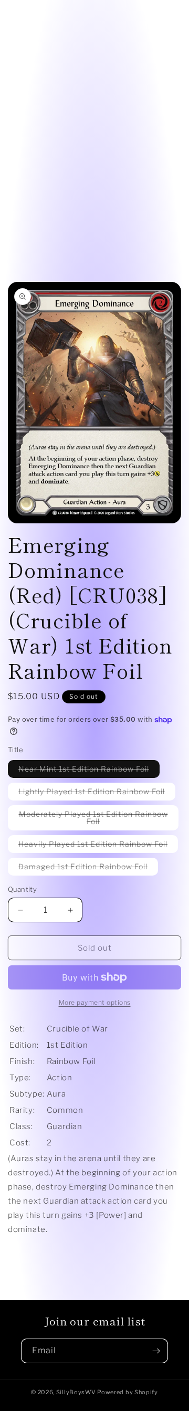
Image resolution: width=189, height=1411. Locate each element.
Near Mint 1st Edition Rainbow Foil (89, 771)
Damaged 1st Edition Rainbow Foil (88, 868)
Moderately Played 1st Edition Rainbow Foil (93, 819)
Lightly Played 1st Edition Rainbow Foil (96, 793)
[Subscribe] (155, 1351)
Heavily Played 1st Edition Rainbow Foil (98, 846)
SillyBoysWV (76, 1392)
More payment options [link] (95, 1002)
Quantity (22, 889)
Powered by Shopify (127, 1392)
